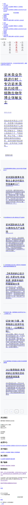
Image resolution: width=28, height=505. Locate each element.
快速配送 (3, 465)
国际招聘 (12, 459)
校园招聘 (7, 459)
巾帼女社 (15, 6)
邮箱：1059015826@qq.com (18, 472)
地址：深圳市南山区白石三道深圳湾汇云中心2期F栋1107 (14, 474)
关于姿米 (5, 5)
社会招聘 (3, 459)
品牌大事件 (11, 20)
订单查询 (12, 465)
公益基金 (20, 6)
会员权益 (15, 9)
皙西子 (5, 17)
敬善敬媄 (17, 452)
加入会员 (5, 9)
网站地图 (7, 483)
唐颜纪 (5, 15)
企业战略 (10, 6)
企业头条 (5, 18)
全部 (4, 43)
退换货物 (7, 465)
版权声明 (3, 483)
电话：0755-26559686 (6, 472)
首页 (4, 3)
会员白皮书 (24, 445)
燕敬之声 (5, 20)
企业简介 (5, 6)
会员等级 (10, 9)
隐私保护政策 (13, 483)
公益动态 (21, 20)
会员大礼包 (21, 9)
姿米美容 (5, 8)
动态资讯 (16, 20)
